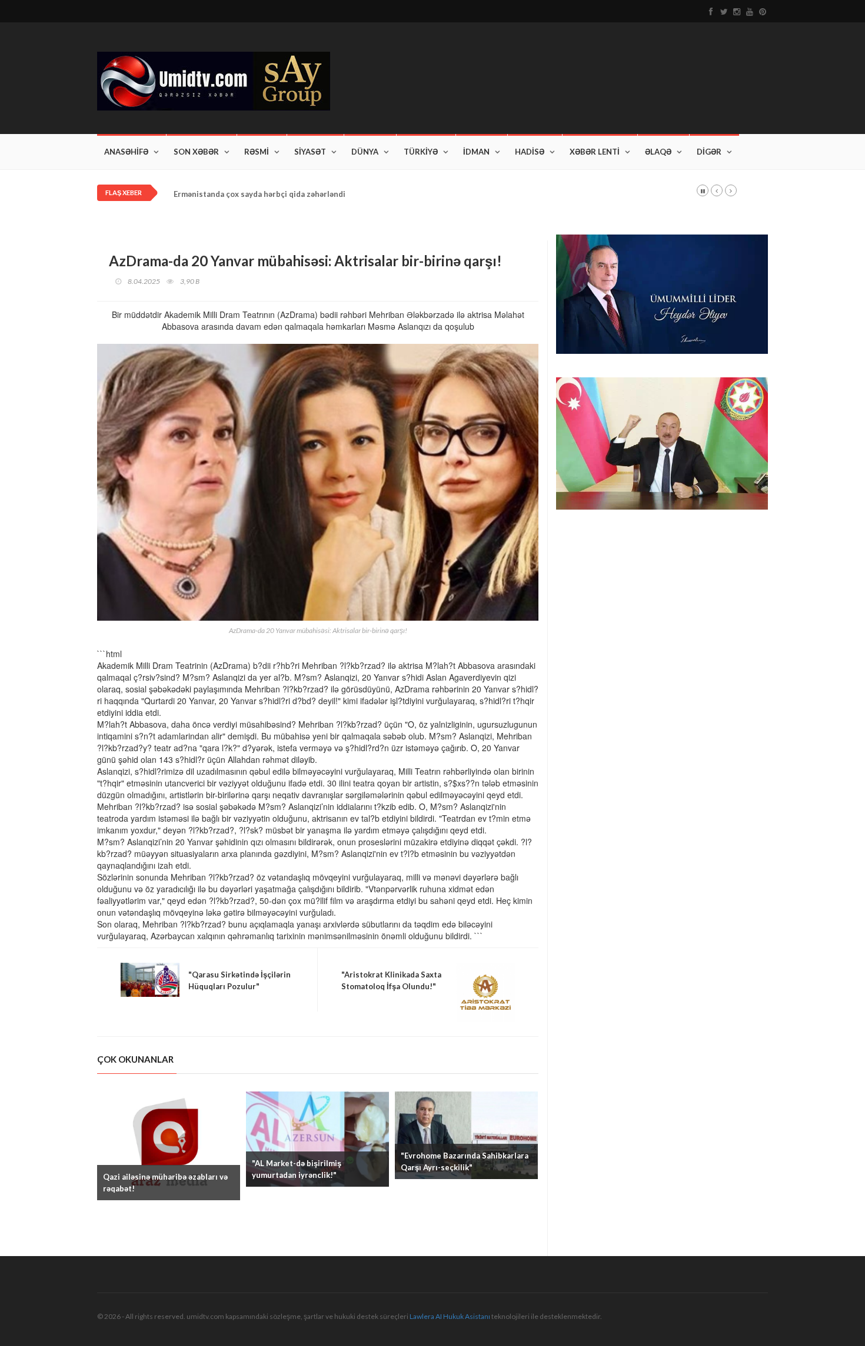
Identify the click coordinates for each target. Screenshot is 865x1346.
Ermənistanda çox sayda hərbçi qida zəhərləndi (259, 194)
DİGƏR (709, 151)
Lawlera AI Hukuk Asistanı (450, 1316)
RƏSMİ (256, 151)
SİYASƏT (310, 151)
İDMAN (476, 151)
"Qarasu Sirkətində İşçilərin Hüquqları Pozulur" (239, 980)
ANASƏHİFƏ (126, 151)
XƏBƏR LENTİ (595, 151)
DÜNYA (364, 151)
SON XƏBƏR (196, 151)
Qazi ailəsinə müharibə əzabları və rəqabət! (165, 1182)
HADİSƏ (529, 151)
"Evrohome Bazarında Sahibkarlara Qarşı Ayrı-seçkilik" (464, 1161)
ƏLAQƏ (658, 151)
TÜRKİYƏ (421, 151)
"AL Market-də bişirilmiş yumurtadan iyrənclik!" (296, 1169)
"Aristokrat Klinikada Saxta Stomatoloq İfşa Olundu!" (391, 980)
